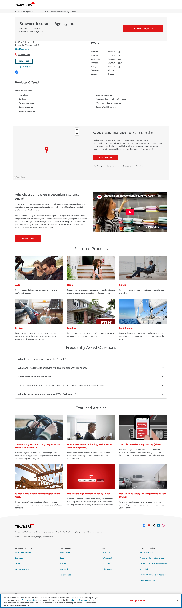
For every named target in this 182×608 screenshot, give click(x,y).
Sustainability (65, 569)
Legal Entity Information (149, 580)
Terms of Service (146, 552)
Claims (17, 564)
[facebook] (145, 525)
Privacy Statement (80, 600)
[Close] (178, 600)
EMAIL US (24, 61)
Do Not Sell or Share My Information (153, 564)
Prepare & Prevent (22, 569)
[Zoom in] (77, 130)
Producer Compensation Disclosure (153, 575)
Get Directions (22, 48)
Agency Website (24, 67)
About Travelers (66, 552)
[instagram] (164, 525)
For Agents (106, 564)
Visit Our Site (105, 157)
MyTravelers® (107, 558)
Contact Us (106, 552)
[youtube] (150, 525)
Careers (63, 558)
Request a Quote (143, 28)
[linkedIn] (159, 525)
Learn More (28, 238)
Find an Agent (107, 569)
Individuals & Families (23, 552)
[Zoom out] (77, 133)
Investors (63, 564)
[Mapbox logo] (20, 177)
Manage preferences (139, 600)
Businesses (19, 558)
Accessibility (144, 569)
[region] (46, 153)
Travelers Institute (66, 575)
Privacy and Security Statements (152, 558)
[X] (154, 525)
